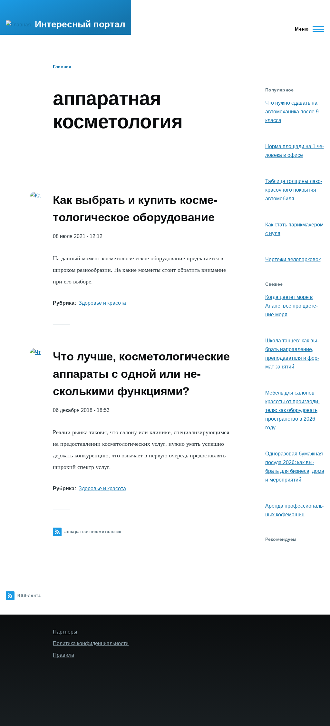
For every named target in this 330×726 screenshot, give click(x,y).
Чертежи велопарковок (293, 259)
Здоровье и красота (102, 303)
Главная (62, 66)
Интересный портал (80, 24)
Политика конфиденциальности (91, 643)
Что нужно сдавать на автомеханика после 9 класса (292, 111)
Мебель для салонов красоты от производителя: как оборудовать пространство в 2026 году (292, 410)
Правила (63, 655)
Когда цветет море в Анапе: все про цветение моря (291, 305)
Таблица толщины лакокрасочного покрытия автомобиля (293, 189)
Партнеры (65, 632)
